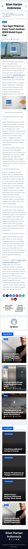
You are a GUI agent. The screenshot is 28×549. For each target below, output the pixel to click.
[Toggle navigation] (2, 6)
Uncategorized (8, 434)
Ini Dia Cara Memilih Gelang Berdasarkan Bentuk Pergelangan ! (12, 356)
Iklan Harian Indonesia (14, 6)
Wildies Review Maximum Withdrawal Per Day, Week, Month (12, 496)
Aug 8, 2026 (18, 388)
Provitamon (9, 360)
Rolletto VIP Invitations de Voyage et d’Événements (14, 474)
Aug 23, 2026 (18, 360)
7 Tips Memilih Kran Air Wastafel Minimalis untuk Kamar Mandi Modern (13, 412)
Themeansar (14, 547)
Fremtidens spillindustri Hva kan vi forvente (13, 450)
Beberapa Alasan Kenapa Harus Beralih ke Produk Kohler (13, 384)
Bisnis (4, 22)
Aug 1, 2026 (18, 416)
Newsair (22, 544)
